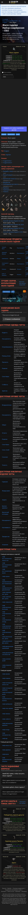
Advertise (17, 891)
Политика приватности (18, 888)
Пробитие (6, 188)
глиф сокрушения (7, 602)
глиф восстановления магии (7, 571)
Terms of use (10, 891)
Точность (5, 191)
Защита (4, 500)
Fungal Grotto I (7, 161)
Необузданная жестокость (10, 184)
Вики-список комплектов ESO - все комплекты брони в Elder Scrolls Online (12, 21)
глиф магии (5, 754)
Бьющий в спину (8, 171)
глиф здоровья (6, 750)
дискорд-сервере (16, 14)
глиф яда (4, 738)
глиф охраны (6, 576)
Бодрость (4, 332)
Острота (19, 269)
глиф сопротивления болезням (6, 607)
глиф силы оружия (7, 708)
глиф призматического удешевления (7, 588)
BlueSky (9, 888)
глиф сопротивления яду (6, 632)
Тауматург (6, 190)
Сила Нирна (5, 376)
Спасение (5, 457)
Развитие (4, 368)
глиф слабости (6, 719)
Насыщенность (6, 339)
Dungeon (4, 22)
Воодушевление (7, 405)
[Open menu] (2, 2)
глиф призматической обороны (6, 759)
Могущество (6, 182)
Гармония (5, 482)
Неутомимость (20, 248)
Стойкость (5, 384)
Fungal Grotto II (7, 162)
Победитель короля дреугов (14, 815)
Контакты (3, 891)
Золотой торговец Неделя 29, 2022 (13, 228)
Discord (4, 888)
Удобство (4, 391)
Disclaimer (24, 891)
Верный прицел (7, 175)
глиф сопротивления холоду (6, 620)
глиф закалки (6, 674)
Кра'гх (14, 863)
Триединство (5, 536)
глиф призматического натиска (7, 698)
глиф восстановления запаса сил (7, 558)
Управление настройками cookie (13, 890)
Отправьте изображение (12, 319)
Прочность (5, 362)
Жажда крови (6, 491)
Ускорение (5, 544)
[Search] (25, 2)
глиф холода (5, 729)
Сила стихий (5, 450)
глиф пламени (6, 678)
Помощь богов (6, 356)
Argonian (8, 154)
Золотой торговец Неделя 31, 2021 (13, 232)
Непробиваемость (7, 347)
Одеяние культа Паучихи (14, 841)
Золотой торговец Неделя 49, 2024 (13, 224)
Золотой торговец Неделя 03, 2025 (13, 221)
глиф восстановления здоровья (7, 565)
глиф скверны (6, 714)
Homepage (5, 19)
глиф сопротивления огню (6, 613)
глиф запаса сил (7, 745)
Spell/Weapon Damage (8, 74)
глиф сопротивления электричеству (6, 626)
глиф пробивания (7, 704)
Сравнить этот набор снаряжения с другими (14, 129)
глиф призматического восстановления (7, 581)
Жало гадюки (14, 53)
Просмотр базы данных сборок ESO (22, 283)
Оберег (19, 258)
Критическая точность (9, 179)
